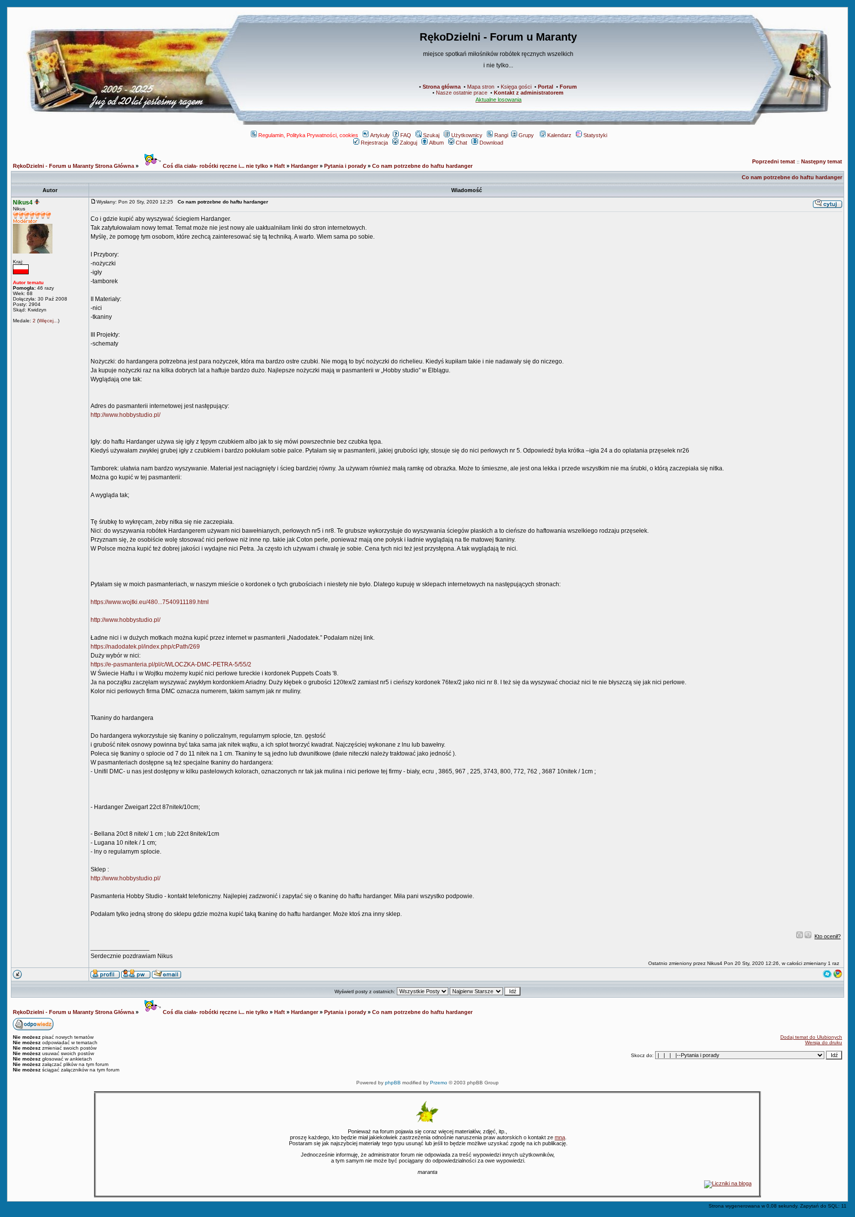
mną (560, 1137)
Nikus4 (23, 202)
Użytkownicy (466, 135)
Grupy (526, 135)
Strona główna (442, 87)
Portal (545, 87)
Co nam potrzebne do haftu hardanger (422, 166)
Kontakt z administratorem (529, 93)
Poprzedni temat (773, 161)
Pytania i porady (345, 166)
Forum (568, 87)
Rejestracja (374, 143)
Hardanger (304, 166)
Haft (279, 166)
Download (491, 143)
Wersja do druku (823, 1042)
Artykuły (380, 135)
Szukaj (431, 135)
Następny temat (821, 161)
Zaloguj (408, 143)
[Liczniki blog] (728, 1183)
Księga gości (516, 87)
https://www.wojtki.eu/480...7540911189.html (150, 602)
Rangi (501, 135)
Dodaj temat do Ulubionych (811, 1037)
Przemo (438, 1082)
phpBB (393, 1082)
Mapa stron (480, 87)
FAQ (405, 135)
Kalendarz (559, 135)
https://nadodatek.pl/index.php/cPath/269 (145, 646)
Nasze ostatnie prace (461, 93)
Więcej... (48, 320)
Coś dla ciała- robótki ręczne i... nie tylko (214, 166)
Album (436, 143)
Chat (461, 143)
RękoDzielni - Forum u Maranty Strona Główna (73, 166)
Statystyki (595, 135)
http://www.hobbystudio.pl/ (125, 414)
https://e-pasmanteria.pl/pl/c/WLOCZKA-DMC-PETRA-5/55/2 (171, 664)
